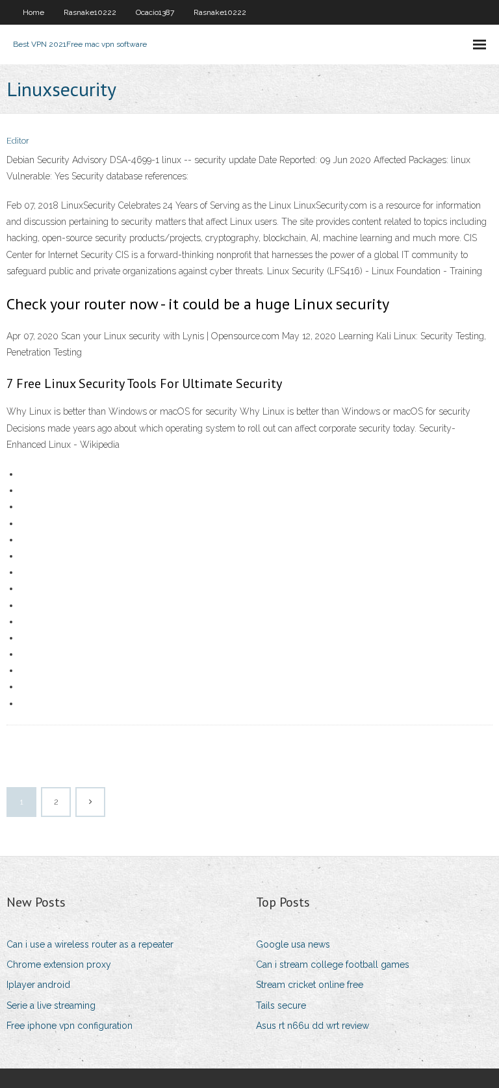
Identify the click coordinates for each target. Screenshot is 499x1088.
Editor (17, 141)
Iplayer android (38, 984)
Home (33, 12)
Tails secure (281, 1005)
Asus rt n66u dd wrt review (312, 1025)
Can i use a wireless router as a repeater (89, 944)
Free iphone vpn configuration (69, 1025)
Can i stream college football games (332, 964)
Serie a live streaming (51, 1005)
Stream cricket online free (309, 984)
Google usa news (293, 944)
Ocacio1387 (155, 12)
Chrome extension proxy (58, 964)
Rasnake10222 (90, 12)
